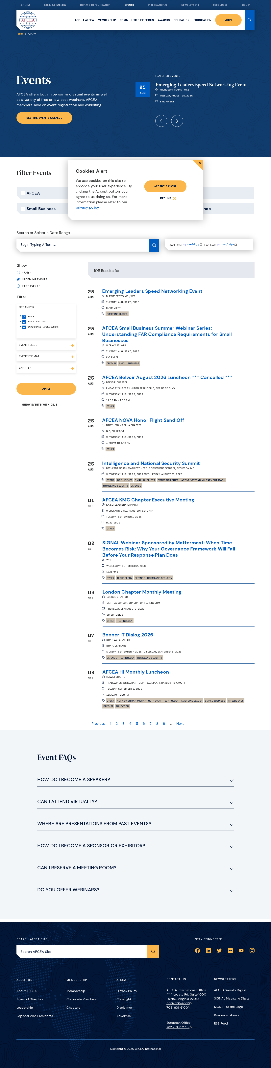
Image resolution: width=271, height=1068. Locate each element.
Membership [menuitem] (107, 20)
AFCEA (25, 5)
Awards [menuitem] (164, 20)
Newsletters (190, 5)
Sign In (246, 5)
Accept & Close (165, 186)
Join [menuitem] (228, 20)
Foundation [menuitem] (202, 20)
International (157, 5)
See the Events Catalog (44, 118)
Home (19, 34)
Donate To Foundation (95, 5)
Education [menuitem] (181, 20)
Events (129, 5)
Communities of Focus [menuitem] (137, 20)
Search (250, 20)
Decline (165, 198)
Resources (220, 5)
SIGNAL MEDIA (55, 5)
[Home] (28, 20)
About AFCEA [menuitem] (84, 20)
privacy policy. (88, 207)
